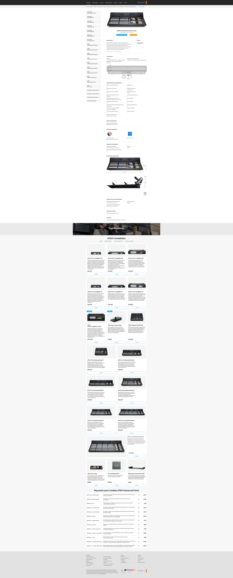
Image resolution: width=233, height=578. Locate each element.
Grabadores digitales (89, 562)
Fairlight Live (122, 6)
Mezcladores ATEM (89, 559)
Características (99, 6)
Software (104, 6)
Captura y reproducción (90, 563)
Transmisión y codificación (107, 565)
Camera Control (116, 6)
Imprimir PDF (133, 34)
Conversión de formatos (107, 556)
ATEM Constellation (89, 6)
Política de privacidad (141, 562)
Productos (88, 2)
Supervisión (105, 559)
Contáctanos (123, 559)
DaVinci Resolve (91, 558)
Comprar (96, 274)
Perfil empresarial (140, 558)
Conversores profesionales (107, 558)
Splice (125, 2)
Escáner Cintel (88, 565)
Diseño (95, 6)
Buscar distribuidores (121, 34)
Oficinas (139, 556)
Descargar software (117, 51)
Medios (120, 2)
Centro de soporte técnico (125, 558)
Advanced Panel (110, 6)
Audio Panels (127, 6)
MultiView (105, 562)
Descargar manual (110, 51)
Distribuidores (95, 2)
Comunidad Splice (124, 562)
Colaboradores (140, 559)
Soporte (101, 2)
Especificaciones (133, 6)
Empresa (116, 2)
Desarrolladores (108, 2)
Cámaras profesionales (89, 556)
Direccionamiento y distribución (108, 563)
